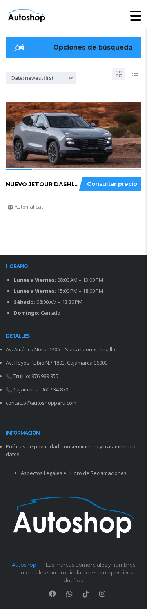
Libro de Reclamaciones (98, 473)
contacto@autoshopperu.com (41, 402)
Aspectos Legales (41, 473)
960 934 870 (54, 389)
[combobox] (41, 78)
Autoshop (24, 564)
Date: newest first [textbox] (32, 77)
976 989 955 (44, 376)
